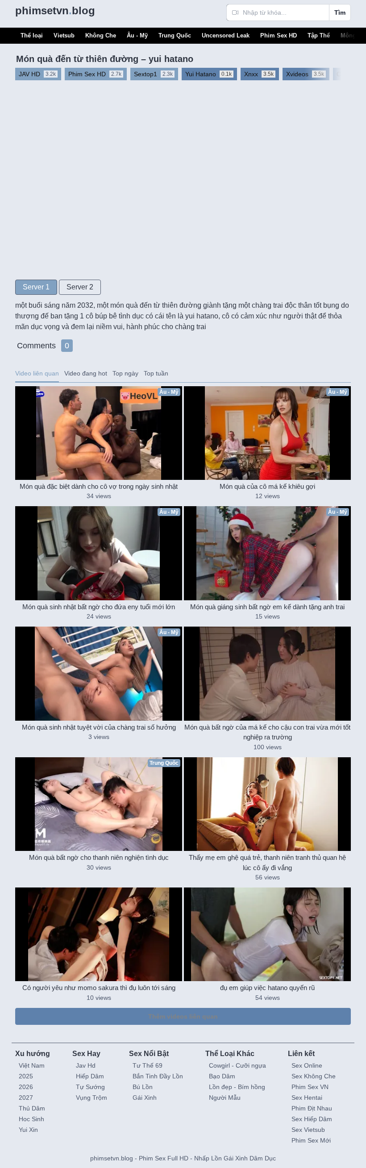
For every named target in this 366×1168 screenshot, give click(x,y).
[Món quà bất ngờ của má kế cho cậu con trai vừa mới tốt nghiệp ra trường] (267, 673)
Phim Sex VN (310, 1086)
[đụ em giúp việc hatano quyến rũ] (267, 934)
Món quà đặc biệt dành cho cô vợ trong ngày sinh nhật (99, 486)
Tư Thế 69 (147, 1065)
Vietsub (64, 35)
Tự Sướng (90, 1086)
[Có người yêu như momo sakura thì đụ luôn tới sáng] (98, 934)
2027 (26, 1097)
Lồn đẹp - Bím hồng (237, 1086)
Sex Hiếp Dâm (311, 1119)
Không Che (100, 35)
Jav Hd (86, 1065)
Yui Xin (28, 1129)
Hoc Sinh (31, 1119)
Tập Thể (319, 35)
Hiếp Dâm (90, 1076)
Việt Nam (32, 1065)
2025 (26, 1076)
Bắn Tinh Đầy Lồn (158, 1076)
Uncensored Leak (226, 35)
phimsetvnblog (55, 10)
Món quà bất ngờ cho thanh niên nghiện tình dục (99, 857)
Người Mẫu (225, 1097)
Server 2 (80, 287)
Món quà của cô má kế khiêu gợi (267, 486)
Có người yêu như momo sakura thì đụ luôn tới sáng (98, 987)
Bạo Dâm (222, 1076)
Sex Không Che (313, 1076)
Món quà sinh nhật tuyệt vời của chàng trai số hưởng (99, 727)
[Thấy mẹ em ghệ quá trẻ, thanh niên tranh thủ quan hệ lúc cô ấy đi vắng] (267, 804)
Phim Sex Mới (311, 1140)
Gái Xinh (145, 1097)
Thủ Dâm (32, 1108)
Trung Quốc (174, 35)
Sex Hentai (306, 1097)
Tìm (339, 12)
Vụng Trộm (91, 1097)
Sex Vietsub (308, 1129)
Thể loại (32, 35)
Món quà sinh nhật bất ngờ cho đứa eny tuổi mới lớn (98, 607)
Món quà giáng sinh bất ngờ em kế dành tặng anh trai (267, 607)
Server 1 (36, 287)
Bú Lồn (143, 1086)
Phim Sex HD (278, 35)
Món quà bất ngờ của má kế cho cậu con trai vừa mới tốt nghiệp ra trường (267, 732)
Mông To (353, 35)
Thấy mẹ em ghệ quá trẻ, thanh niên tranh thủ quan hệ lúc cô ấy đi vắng (267, 862)
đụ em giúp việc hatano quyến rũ (267, 987)
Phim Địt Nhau (311, 1108)
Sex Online (306, 1065)
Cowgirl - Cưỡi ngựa (237, 1065)
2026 (26, 1086)
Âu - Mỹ (137, 35)
